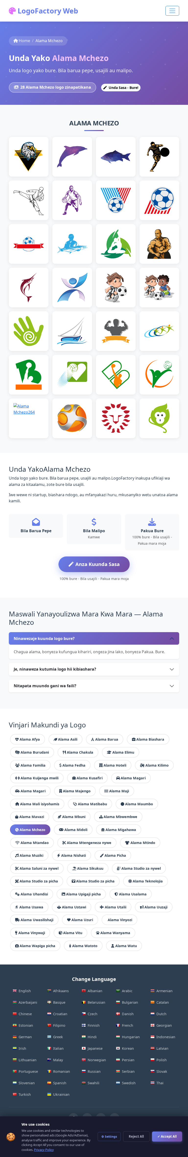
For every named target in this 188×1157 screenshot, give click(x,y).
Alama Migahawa (121, 829)
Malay (58, 1060)
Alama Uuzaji (155, 907)
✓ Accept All (167, 1136)
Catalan (162, 1002)
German (25, 1037)
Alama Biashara (150, 739)
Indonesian (165, 1037)
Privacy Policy (44, 1149)
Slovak (161, 1071)
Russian (94, 1071)
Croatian (60, 1014)
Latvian (162, 1048)
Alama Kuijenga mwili (40, 778)
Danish (128, 1014)
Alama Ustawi (74, 907)
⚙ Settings (109, 1136)
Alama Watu (126, 945)
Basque (59, 1002)
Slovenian (27, 1083)
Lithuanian (27, 1060)
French (127, 1025)
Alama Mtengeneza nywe (89, 842)
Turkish (25, 1094)
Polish (161, 1060)
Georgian (164, 1025)
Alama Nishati (73, 855)
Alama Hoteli (115, 765)
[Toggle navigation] (172, 11)
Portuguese (28, 1071)
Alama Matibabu (92, 804)
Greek (58, 1037)
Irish (22, 1048)
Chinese (25, 1014)
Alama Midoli (75, 829)
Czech (92, 1014)
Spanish (59, 1083)
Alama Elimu (123, 752)
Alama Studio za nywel (141, 868)
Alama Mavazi (31, 816)
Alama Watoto (84, 945)
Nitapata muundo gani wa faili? (45, 685)
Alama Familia (33, 765)
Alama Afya (30, 739)
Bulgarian (130, 1002)
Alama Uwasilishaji (37, 919)
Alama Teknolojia (148, 881)
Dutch (161, 1014)
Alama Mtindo (142, 842)
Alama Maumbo (139, 804)
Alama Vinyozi (120, 919)
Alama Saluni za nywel (39, 868)
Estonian (26, 1025)
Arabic (127, 990)
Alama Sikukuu (90, 868)
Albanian (95, 990)
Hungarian (131, 1037)
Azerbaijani (28, 1002)
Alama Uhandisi (34, 894)
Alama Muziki (31, 855)
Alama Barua (106, 739)
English (25, 990)
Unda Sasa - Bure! (123, 87)
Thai (160, 1083)
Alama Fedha (73, 765)
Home (24, 40)
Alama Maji (119, 791)
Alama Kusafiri (90, 778)
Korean (128, 1048)
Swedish (129, 1083)
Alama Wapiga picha (37, 945)
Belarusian (96, 1002)
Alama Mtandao (35, 842)
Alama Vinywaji (31, 932)
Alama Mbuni (73, 816)
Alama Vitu (72, 932)
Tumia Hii (31, 164)
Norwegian (97, 1060)
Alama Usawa (31, 907)
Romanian (61, 1071)
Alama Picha (115, 855)
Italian (58, 1048)
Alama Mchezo (32, 829)
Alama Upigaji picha (83, 894)
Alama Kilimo (157, 765)
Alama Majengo (77, 791)
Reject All (136, 1136)
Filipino (59, 1025)
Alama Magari (133, 778)
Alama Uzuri (82, 919)
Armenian (164, 990)
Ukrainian (61, 1094)
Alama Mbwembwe (120, 816)
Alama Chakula (80, 752)
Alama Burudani (35, 752)
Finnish (94, 1025)
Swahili (93, 1083)
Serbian (128, 1071)
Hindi (92, 1037)
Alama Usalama (133, 894)
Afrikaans (61, 990)
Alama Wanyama (115, 932)
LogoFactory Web (47, 10)
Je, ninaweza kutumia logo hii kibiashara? (55, 669)
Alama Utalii (115, 907)
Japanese (95, 1048)
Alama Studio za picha (39, 881)
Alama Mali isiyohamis (39, 804)
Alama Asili (67, 739)
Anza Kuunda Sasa (97, 564)
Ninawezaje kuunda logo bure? (44, 638)
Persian (128, 1060)
